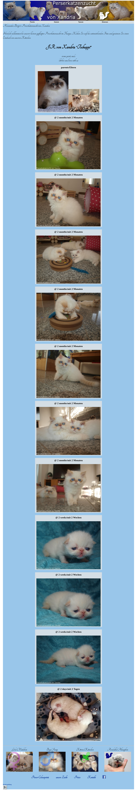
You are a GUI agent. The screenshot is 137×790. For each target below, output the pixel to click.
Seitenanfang (7, 784)
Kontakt (91, 777)
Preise (77, 777)
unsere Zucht (61, 777)
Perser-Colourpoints (40, 777)
